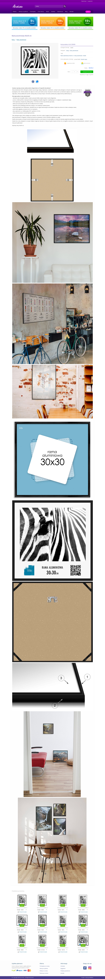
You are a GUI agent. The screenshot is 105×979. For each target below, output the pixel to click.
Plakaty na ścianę (44, 971)
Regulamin (63, 968)
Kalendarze (60, 11)
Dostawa (63, 966)
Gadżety (53, 11)
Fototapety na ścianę (44, 966)
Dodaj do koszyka (87, 71)
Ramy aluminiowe (21, 40)
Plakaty (14, 11)
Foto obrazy (41, 11)
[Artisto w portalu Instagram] (90, 968)
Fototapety (33, 11)
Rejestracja (83, 1)
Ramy (13, 40)
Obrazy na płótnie (23, 11)
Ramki (47, 11)
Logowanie (90, 1)
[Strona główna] (18, 6)
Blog (66, 11)
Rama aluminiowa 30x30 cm (67, 55)
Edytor (88, 11)
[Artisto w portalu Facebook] (85, 968)
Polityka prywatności (65, 971)
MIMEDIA (91, 977)
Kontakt (72, 11)
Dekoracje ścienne (44, 973)
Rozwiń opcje (84, 59)
